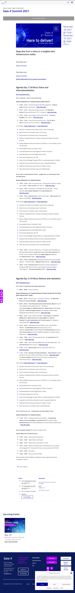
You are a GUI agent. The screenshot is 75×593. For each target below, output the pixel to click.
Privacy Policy (56, 588)
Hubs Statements (42, 126)
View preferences (66, 584)
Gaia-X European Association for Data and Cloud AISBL (47, 482)
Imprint (61, 588)
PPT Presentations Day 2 (23, 283)
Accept (42, 584)
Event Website (27, 497)
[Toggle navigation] (72, 2)
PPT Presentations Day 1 (23, 94)
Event (9, 8)
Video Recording (41, 107)
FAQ (33, 565)
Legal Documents (36, 560)
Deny (54, 584)
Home (4, 8)
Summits (33, 491)
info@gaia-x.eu (7, 573)
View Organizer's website (44, 490)
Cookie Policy (49, 588)
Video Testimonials (29, 126)
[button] (71, 573)
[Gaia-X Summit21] (21, 65)
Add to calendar (23, 466)
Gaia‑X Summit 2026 (11, 542)
